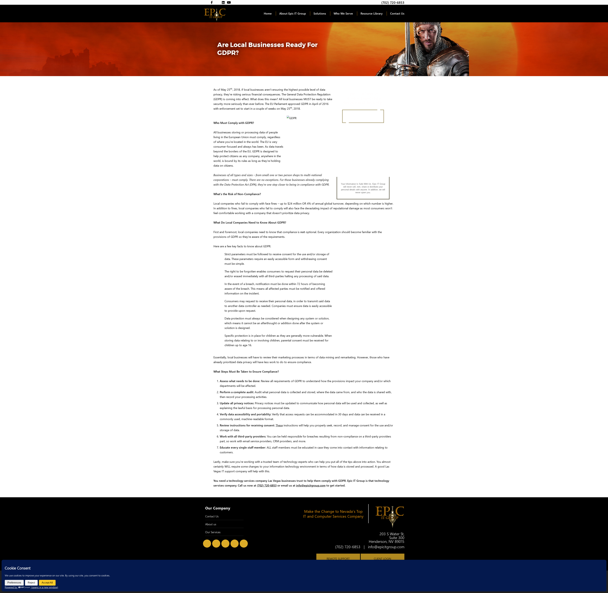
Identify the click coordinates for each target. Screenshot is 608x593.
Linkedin (223, 2)
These (279, 425)
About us (210, 524)
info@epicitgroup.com (311, 485)
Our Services (212, 532)
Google (217, 2)
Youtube (229, 2)
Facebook (212, 2)
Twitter (206, 2)
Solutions (320, 13)
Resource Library (372, 13)
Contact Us (397, 13)
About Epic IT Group (292, 13)
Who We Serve (343, 13)
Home (268, 13)
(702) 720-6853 (392, 2)
